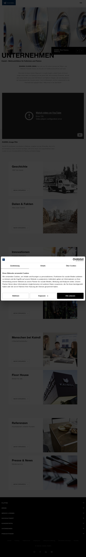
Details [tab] (43, 266)
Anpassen (42, 296)
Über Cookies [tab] (71, 266)
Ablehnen (15, 296)
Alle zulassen (70, 296)
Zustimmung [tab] (15, 266)
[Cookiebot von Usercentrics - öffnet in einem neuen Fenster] (74, 259)
